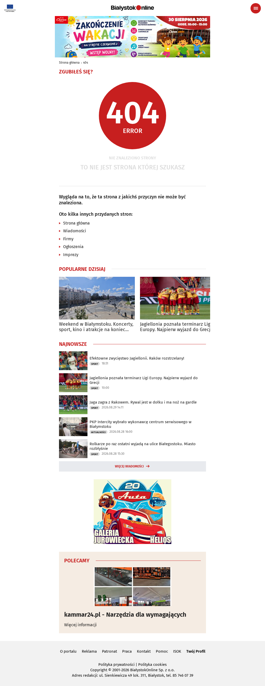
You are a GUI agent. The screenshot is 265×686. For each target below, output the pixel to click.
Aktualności (98, 432)
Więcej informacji (80, 624)
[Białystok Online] (132, 8)
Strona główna (69, 62)
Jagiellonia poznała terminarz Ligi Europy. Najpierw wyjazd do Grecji (176, 327)
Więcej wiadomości (129, 466)
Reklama (89, 651)
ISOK (177, 651)
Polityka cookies (152, 664)
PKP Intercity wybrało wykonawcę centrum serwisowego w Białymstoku (141, 424)
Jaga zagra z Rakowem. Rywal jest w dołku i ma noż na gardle (143, 402)
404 (85, 62)
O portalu (68, 651)
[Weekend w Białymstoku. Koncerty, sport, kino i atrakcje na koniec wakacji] (97, 298)
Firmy (68, 238)
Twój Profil (195, 651)
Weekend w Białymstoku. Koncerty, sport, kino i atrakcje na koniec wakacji (96, 327)
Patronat (109, 651)
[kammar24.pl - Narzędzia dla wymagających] (132, 586)
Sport (94, 364)
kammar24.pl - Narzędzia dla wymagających (125, 614)
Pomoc (162, 651)
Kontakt (144, 651)
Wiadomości (74, 230)
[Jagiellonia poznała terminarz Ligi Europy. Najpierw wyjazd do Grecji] (178, 298)
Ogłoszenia (73, 246)
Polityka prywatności (116, 664)
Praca (127, 651)
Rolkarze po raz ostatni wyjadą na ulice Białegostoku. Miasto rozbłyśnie (143, 446)
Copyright (98, 670)
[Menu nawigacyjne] (256, 8)
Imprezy (70, 254)
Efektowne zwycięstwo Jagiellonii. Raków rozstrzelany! (137, 358)
